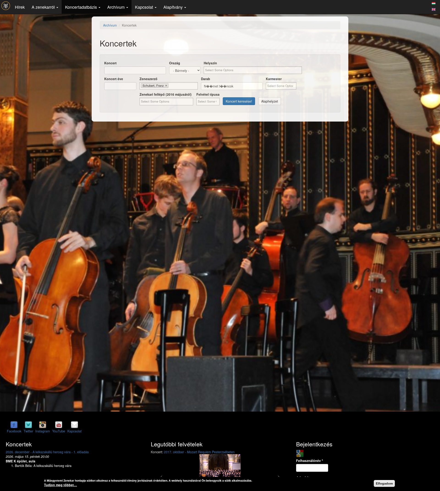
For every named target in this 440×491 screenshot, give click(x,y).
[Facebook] (14, 424)
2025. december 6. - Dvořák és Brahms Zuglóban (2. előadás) (51, 452)
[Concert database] (433, 9)
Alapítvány (173, 7)
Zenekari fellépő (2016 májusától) (166, 94)
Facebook (14, 431)
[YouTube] (58, 424)
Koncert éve (113, 78)
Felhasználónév (309, 460)
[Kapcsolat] (74, 424)
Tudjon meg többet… (60, 485)
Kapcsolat (144, 7)
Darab (205, 78)
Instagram (42, 431)
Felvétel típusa (208, 94)
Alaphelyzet (269, 101)
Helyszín (210, 63)
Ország (174, 63)
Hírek (20, 7)
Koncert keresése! (239, 101)
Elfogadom (384, 483)
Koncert (110, 63)
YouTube (58, 431)
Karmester (274, 78)
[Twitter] (28, 424)
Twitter (28, 431)
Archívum (116, 7)
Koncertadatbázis (81, 7)
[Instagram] (42, 424)
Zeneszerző (148, 78)
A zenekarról (44, 7)
